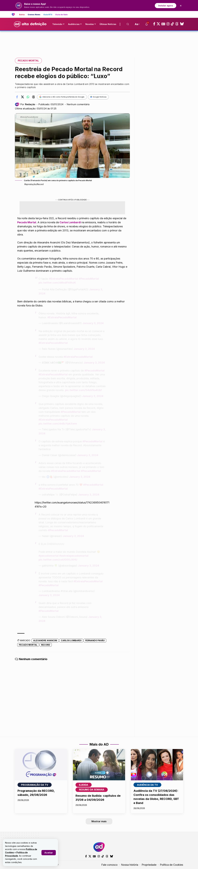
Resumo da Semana (91, 789)
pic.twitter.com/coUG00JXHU (58, 559)
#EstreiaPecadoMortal (63, 278)
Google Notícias (100, 97)
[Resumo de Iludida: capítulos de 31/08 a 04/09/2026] (99, 764)
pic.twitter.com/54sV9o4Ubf (83, 390)
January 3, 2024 (93, 323)
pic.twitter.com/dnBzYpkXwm (58, 423)
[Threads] (177, 24)
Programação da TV (34, 784)
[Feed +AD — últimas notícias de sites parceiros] (14, 14)
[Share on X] (22, 97)
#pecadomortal (49, 555)
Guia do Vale (61, 15)
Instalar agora (165, 5)
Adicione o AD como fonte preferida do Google (63, 97)
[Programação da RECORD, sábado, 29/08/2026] (41, 764)
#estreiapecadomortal (73, 555)
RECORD (45, 645)
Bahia (22, 15)
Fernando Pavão (95, 640)
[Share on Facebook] (17, 97)
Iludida (83, 784)
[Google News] (163, 24)
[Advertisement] (99, 41)
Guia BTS (47, 15)
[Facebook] (154, 24)
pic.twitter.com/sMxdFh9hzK (57, 282)
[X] (158, 24)
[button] (48, 852)
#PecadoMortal (89, 278)
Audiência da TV (147, 784)
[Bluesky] (182, 24)
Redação (30, 104)
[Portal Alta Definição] (99, 847)
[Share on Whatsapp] (28, 97)
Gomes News (34, 15)
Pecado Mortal (28, 60)
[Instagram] (168, 24)
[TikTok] (172, 24)
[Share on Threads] (33, 97)
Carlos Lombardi (71, 640)
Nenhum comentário (78, 104)
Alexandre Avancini (45, 640)
